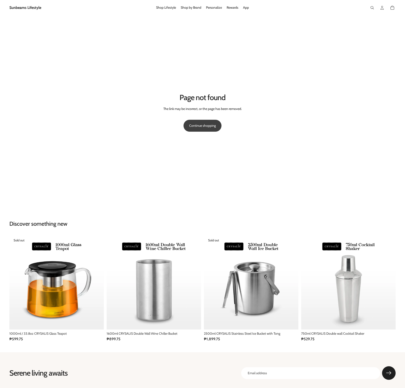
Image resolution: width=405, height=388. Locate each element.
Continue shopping (202, 125)
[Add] (194, 322)
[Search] (372, 8)
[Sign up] (389, 373)
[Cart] (392, 8)
